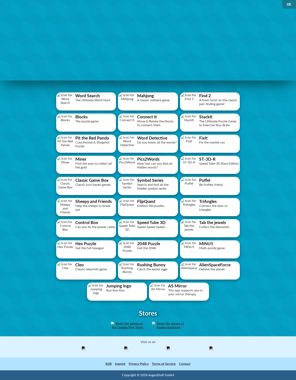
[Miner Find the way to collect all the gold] (86, 174)
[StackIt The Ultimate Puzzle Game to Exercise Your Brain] (210, 131)
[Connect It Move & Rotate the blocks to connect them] (148, 131)
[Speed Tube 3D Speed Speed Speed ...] (148, 237)
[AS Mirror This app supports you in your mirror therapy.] (179, 300)
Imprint (120, 364)
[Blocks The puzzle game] (86, 131)
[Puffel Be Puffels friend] (210, 195)
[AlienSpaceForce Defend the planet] (210, 279)
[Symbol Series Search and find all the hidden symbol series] (148, 195)
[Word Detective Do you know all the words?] (148, 152)
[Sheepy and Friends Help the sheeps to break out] (86, 216)
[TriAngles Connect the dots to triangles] (210, 216)
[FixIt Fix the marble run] (210, 152)
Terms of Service (164, 364)
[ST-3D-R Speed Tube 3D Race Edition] (210, 174)
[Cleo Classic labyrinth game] (86, 279)
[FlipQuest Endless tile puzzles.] (148, 216)
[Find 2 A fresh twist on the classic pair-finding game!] (210, 110)
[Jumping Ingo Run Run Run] (117, 300)
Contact (184, 364)
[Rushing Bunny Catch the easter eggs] (148, 279)
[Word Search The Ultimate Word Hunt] (86, 110)
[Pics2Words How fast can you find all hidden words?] (148, 174)
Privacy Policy (139, 364)
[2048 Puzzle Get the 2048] (148, 258)
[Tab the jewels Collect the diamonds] (210, 237)
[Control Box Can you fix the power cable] (86, 237)
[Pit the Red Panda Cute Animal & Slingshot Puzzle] (86, 152)
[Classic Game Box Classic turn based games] (86, 195)
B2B (109, 364)
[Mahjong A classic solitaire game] (148, 110)
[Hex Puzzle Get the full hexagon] (86, 258)
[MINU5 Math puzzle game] (210, 258)
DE (289, 4)
